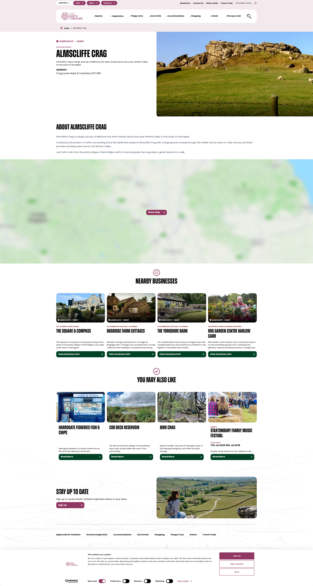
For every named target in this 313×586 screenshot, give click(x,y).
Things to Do (137, 16)
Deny (237, 572)
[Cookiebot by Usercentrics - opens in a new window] (71, 581)
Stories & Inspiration (97, 535)
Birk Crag (167, 427)
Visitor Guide (212, 3)
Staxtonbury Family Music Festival (231, 433)
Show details (183, 581)
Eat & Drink (156, 16)
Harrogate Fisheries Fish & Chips (79, 430)
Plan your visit (234, 16)
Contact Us (198, 3)
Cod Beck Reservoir (124, 427)
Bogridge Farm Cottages (126, 331)
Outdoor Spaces (63, 47)
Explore (98, 16)
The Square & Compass (73, 331)
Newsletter (185, 3)
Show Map (154, 212)
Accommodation (176, 16)
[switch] (126, 581)
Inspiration (118, 16)
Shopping (196, 16)
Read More (67, 457)
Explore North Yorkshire (68, 535)
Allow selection (237, 564)
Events (215, 16)
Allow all (237, 556)
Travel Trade (226, 3)
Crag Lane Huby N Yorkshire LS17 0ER (78, 73)
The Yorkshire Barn (172, 331)
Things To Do (177, 535)
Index (66, 28)
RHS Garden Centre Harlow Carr (229, 334)
